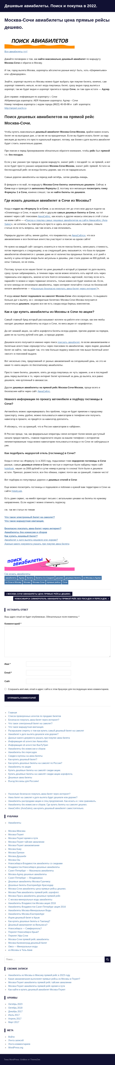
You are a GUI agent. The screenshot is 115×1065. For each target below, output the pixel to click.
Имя (7, 664)
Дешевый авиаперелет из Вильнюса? (27, 925)
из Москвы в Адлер (92, 578)
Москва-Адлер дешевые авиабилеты (27, 874)
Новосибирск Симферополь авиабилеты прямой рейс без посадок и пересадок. (61, 599)
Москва (27, 582)
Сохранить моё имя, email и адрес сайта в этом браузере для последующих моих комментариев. (58, 689)
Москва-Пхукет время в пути (23, 838)
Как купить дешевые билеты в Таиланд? (29, 921)
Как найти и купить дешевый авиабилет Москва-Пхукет (36, 989)
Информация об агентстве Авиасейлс (28, 741)
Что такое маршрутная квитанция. (24, 521)
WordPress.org (15, 1047)
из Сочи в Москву (13, 582)
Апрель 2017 (14, 1018)
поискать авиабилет (69, 342)
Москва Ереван (16, 852)
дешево (59, 578)
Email (8, 672)
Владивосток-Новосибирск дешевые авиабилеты (34, 867)
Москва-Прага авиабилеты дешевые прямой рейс (34, 896)
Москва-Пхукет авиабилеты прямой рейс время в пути (36, 986)
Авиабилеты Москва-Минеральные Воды (29, 910)
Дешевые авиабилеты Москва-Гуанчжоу (29, 881)
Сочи (65, 582)
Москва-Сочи (39, 582)
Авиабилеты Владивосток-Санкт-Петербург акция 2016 (37, 907)
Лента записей (16, 1040)
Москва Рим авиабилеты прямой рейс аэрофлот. (33, 892)
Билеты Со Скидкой (45, 578)
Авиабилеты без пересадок (22, 752)
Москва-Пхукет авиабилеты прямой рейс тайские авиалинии (39, 982)
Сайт (7, 681)
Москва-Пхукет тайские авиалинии (26, 842)
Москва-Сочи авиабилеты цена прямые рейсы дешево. (39, 594)
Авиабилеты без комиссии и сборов (25, 532)
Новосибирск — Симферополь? (25, 928)
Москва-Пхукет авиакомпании (23, 845)
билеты (30, 578)
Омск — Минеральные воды (23, 946)
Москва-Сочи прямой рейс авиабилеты (28, 939)
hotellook (9, 468)
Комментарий (12, 624)
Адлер (22, 578)
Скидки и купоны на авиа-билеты (25, 756)
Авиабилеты (14, 823)
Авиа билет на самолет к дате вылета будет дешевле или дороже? (42, 797)
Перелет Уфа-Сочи (18, 935)
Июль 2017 (14, 1015)
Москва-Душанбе (17, 856)
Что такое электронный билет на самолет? (29, 517)
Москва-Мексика (16, 831)
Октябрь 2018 (15, 1008)
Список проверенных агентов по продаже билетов (34, 716)
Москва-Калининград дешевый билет (27, 943)
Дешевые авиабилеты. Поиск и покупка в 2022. (50, 6)
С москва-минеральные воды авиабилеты (30, 899)
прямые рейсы (53, 582)
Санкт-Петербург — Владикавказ (25, 878)
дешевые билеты (73, 578)
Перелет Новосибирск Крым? (23, 932)
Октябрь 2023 (15, 1004)
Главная (12, 712)
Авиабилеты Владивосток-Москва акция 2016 (32, 903)
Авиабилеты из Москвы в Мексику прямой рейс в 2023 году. (39, 975)
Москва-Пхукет (16, 834)
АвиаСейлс (44, 216)
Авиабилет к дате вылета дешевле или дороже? (31, 540)
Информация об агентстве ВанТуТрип (28, 745)
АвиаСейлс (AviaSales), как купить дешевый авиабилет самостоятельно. (46, 808)
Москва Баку (14, 849)
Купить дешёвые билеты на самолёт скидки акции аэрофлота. (40, 774)
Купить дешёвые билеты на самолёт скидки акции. (34, 770)
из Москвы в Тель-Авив (20, 950)
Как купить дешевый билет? (21, 536)
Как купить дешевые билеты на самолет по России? (35, 763)
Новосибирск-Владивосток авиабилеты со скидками (35, 863)
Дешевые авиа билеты (20, 777)
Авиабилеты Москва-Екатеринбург (26, 914)
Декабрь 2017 (15, 1011)
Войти (11, 1037)
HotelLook (17, 491)
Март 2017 (13, 1022)
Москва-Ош (14, 860)
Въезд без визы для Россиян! (23, 781)
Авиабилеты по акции (19, 767)
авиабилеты (11, 578)
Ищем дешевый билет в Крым (24, 917)
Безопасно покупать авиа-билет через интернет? (32, 528)
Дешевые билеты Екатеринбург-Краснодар (30, 885)
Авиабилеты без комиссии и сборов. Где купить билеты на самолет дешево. (47, 804)
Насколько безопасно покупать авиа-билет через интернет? (65, 288)
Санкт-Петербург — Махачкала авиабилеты (31, 870)
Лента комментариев (19, 1044)
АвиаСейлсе (78, 235)
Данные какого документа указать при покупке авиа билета (36, 544)
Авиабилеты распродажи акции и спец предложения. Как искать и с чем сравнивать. (52, 801)
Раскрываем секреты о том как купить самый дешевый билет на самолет (46, 730)
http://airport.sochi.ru (15, 108)
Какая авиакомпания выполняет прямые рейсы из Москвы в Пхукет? (44, 979)
